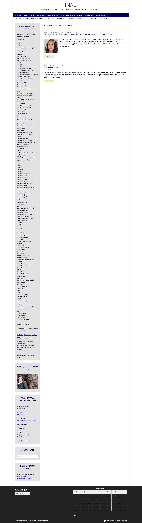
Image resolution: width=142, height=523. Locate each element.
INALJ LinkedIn (21, 476)
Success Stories (59, 65)
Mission (50, 19)
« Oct (74, 515)
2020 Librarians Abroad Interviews (71, 15)
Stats (80, 19)
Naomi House (21, 408)
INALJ (71, 5)
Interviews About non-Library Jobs (65, 32)
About (26, 15)
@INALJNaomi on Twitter (24, 478)
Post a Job (30, 19)
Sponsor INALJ (91, 19)
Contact (103, 19)
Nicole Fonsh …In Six (52, 67)
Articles (40, 19)
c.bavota (124, 520)
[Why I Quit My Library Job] (27, 389)
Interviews (49, 65)
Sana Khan (20, 414)
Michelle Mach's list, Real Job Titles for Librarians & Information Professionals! (27, 341)
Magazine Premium (111, 520)
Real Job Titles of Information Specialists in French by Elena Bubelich (26, 347)
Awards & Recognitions (66, 19)
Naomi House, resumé (38, 15)
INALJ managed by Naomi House (26, 420)
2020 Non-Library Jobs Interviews (95, 15)
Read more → (49, 56)
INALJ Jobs (17, 15)
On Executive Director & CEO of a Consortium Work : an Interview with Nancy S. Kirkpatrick (79, 34)
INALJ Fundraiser (52, 15)
